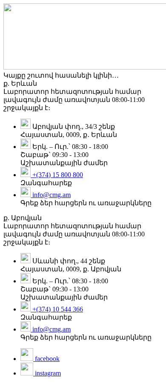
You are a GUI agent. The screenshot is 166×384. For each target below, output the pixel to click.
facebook (46, 358)
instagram (47, 373)
